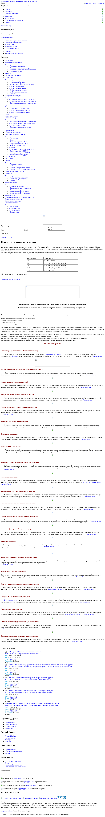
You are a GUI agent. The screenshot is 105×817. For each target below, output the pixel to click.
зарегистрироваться (20, 41)
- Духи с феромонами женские (19, 110)
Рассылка (8, 741)
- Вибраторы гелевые (16, 86)
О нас (7, 15)
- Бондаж (12, 140)
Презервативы (10, 131)
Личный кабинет (7, 37)
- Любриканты (14, 166)
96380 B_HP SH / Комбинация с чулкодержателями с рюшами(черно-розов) (31, 705)
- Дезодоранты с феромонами (19, 108)
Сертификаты (10, 722)
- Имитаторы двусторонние (18, 179)
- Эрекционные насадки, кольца (20, 127)
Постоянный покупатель (13, 43)
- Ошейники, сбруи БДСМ (18, 151)
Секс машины (10, 156)
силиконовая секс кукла (56, 589)
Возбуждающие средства (13, 95)
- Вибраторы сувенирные (18, 92)
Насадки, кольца (10, 118)
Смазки (7, 160)
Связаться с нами (11, 724)
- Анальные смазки (15, 164)
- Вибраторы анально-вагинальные (21, 84)
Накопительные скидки (14, 53)
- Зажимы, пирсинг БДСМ (18, 142)
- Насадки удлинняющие (17, 125)
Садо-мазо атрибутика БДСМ (15, 134)
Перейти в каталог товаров (10, 279)
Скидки (7, 22)
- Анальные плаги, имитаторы (19, 68)
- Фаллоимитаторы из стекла (19, 192)
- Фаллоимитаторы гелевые (18, 190)
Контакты (8, 17)
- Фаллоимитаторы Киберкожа (19, 193)
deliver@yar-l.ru (31, 785)
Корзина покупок (11, 46)
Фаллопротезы (10, 195)
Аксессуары (9, 60)
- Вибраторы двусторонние (18, 177)
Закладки (8, 740)
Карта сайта (9, 728)
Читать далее (77, 641)
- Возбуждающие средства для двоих (22, 99)
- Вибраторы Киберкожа (17, 88)
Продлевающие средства (13, 132)
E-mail (26, 230)
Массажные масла (11, 116)
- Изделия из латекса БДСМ (18, 144)
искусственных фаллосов (92, 482)
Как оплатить (9, 11)
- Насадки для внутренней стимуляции (22, 121)
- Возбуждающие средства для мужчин (22, 103)
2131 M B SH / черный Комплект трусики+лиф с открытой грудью (28, 692)
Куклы (7, 114)
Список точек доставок (13, 761)
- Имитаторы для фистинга (18, 186)
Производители (10, 749)
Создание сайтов (7, 811)
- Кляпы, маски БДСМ (17, 145)
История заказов (10, 738)
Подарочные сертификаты (14, 20)
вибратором (14, 356)
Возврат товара (10, 726)
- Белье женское (14, 208)
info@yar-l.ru (17, 778)
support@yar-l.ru (23, 789)
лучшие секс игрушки (72, 614)
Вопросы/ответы (7, 237)
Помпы (7, 129)
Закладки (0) (9, 44)
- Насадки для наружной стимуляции (22, 123)
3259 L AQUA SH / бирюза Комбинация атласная (22, 654)
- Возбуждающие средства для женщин (22, 101)
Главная (7, 9)
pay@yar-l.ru (28, 782)
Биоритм (8, 73)
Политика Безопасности (13, 765)
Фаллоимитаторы (11, 182)
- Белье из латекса (15, 210)
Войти (7, 41)
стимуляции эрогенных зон (54, 354)
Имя (2, 230)
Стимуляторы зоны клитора (14, 171)
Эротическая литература (13, 199)
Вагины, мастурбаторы (13, 75)
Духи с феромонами (12, 105)
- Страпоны (13, 180)
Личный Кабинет (11, 736)
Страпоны (8, 173)
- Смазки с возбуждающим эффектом (22, 169)
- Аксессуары (13, 138)
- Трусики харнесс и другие (18, 155)
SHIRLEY (13, 659)
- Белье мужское (14, 212)
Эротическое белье (11, 203)
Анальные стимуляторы (13, 62)
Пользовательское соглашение (15, 767)
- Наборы (12, 94)
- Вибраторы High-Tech (17, 83)
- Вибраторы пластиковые (18, 90)
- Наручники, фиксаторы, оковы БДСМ (23, 149)
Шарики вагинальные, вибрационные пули (20, 197)
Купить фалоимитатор (10, 600)
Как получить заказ (11, 13)
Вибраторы (9, 77)
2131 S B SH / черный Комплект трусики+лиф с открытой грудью (28, 679)
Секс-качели (9, 158)
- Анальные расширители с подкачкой (22, 70)
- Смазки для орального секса (19, 168)
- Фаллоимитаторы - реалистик (20, 188)
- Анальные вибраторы (17, 66)
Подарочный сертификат (13, 751)
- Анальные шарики (16, 71)
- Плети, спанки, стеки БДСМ (19, 153)
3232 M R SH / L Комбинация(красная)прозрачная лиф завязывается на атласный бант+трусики (38, 666)
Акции (7, 753)
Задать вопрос (10, 18)
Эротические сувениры (13, 201)
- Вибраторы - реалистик (17, 81)
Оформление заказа (12, 48)
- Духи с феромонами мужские (20, 112)
